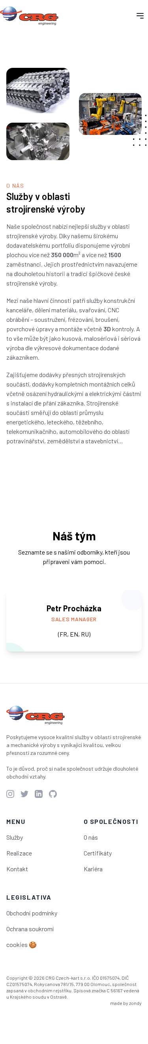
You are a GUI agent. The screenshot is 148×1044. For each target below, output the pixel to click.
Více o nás (32, 468)
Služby (14, 837)
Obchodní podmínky (31, 913)
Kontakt (17, 868)
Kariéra (93, 868)
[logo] (29, 15)
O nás (91, 837)
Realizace (19, 853)
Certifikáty (98, 853)
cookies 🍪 (21, 944)
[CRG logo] (35, 715)
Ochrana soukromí (30, 928)
